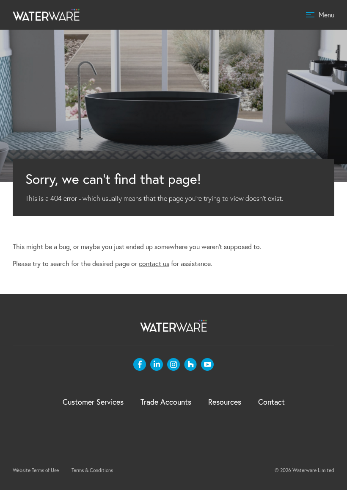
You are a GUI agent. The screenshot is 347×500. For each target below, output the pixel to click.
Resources (224, 402)
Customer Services (93, 402)
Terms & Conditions (92, 470)
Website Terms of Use (36, 470)
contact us (154, 263)
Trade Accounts (165, 402)
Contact (271, 402)
